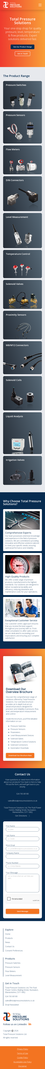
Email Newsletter (12, 1005)
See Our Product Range (22, 47)
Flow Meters (10, 971)
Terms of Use (22, 1053)
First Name (10, 826)
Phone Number (12, 863)
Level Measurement (13, 975)
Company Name (12, 853)
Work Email (10, 845)
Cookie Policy (22, 1057)
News (7, 942)
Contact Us (9, 946)
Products (9, 938)
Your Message (12, 873)
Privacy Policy (22, 1049)
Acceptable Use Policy (23, 1062)
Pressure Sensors (12, 967)
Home (7, 934)
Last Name (10, 835)
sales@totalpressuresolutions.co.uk (19, 1000)
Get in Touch (22, 54)
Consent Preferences (14, 950)
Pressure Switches (12, 963)
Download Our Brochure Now (20, 755)
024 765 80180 (11, 996)
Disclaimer (22, 1066)
